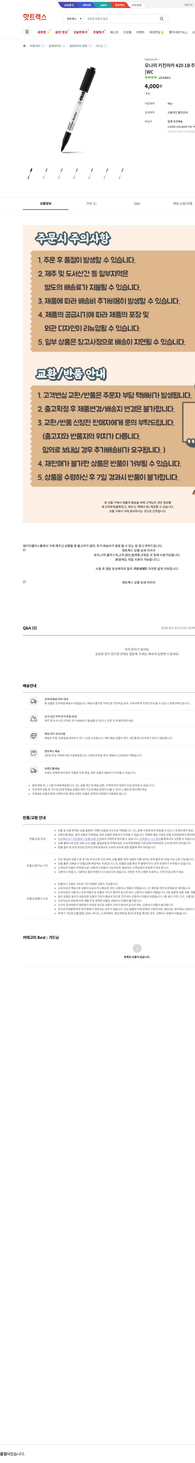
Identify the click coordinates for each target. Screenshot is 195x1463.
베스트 (114, 32)
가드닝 (99, 46)
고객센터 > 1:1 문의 (150, 839)
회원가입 (189, 4)
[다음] (129, 111)
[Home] (24, 45)
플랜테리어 (55, 46)
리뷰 (91, 203)
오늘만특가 (80, 32)
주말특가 (98, 32)
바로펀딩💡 (156, 32)
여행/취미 (35, 46)
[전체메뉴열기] (27, 31)
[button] (158, 77)
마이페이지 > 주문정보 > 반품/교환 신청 (79, 839)
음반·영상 (61, 32)
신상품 (127, 32)
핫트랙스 (72, 19)
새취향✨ (43, 32)
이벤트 (140, 32)
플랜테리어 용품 (78, 46)
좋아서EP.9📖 (178, 32)
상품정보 (45, 203)
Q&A (137, 203)
